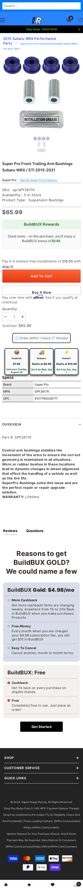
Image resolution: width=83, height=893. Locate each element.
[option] (41, 92)
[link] (6, 885)
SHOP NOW (49, 29)
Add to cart (41, 276)
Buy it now (41, 292)
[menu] (2, 20)
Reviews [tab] (10, 531)
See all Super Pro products (38, 180)
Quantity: (10, 309)
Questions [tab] (34, 531)
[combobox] (41, 6)
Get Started (41, 727)
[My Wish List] (80, 20)
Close (79, 29)
